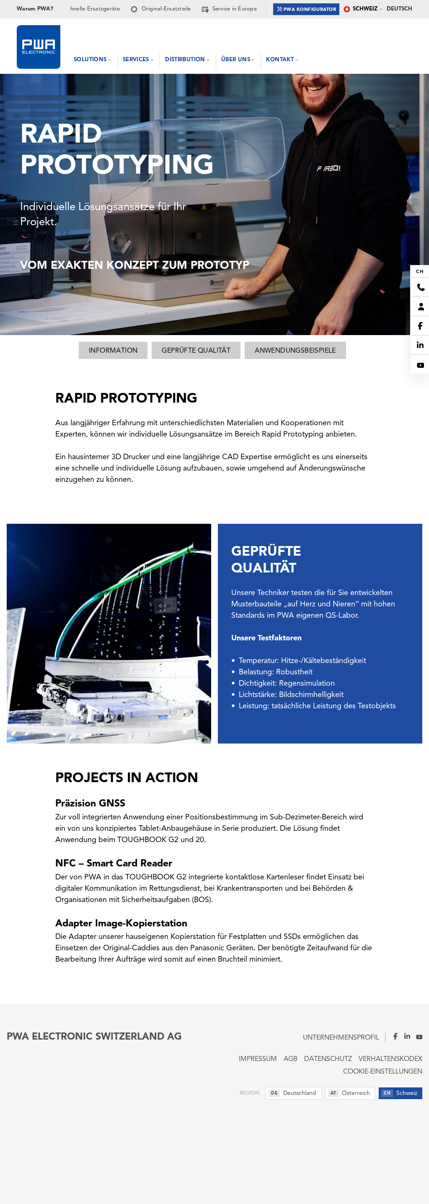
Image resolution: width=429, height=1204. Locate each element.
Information (113, 351)
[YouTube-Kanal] (416, 1036)
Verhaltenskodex (390, 1059)
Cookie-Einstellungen (382, 1072)
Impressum (258, 1059)
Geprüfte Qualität (196, 351)
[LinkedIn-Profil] (405, 1036)
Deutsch (399, 9)
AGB (290, 1059)
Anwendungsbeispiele (295, 351)
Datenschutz (328, 1059)
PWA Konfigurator (310, 10)
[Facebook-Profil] (392, 1036)
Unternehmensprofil (341, 1038)
